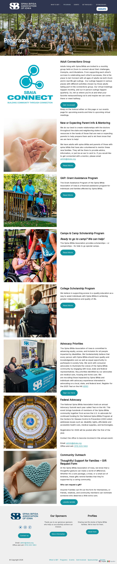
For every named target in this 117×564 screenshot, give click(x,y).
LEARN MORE (69, 502)
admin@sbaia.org (68, 159)
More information (58, 534)
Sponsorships (101, 4)
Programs (67, 4)
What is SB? (55, 4)
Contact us (24, 535)
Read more (92, 532)
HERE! (85, 386)
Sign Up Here (69, 393)
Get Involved (87, 4)
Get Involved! (69, 105)
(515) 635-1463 (81, 446)
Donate (102, 9)
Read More (68, 165)
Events (76, 4)
